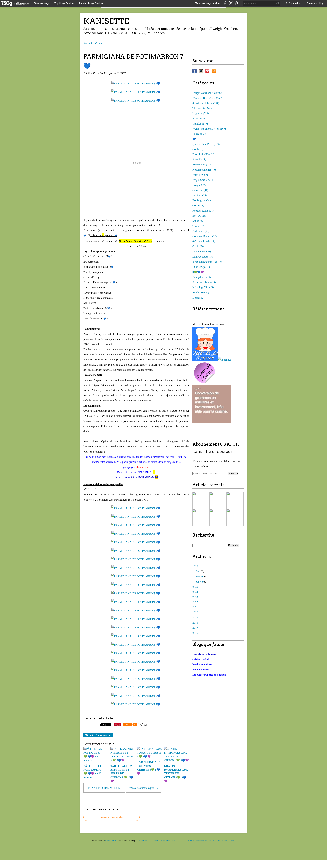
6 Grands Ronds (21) (203, 241)
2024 (195, 592)
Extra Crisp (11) (201, 267)
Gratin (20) (198, 246)
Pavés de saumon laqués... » (143, 788)
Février (200, 576)
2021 (195, 607)
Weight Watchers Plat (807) (207, 93)
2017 (195, 627)
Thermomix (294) (202, 108)
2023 (195, 597)
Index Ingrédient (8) (203, 287)
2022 (195, 602)
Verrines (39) (199, 195)
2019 (195, 617)
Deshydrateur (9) (201, 277)
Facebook (194, 71)
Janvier (200, 581)
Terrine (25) (198, 226)
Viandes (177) (200, 123)
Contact (99, 43)
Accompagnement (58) (204, 169)
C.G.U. (182, 840)
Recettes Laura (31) (203, 210)
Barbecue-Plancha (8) (204, 282)
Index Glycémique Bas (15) (207, 261)
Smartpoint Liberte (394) (205, 103)
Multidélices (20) (201, 251)
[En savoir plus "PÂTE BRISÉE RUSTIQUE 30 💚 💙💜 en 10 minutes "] (200, 500)
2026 (195, 566)
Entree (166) (199, 133)
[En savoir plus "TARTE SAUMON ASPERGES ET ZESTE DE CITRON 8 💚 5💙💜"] (218, 500)
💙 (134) (197, 139)
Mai (198, 571)
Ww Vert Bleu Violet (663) (207, 98)
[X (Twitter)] (231, 3)
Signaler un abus (168, 840)
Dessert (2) (198, 297)
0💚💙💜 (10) (200, 272)
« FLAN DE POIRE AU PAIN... (104, 788)
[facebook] (225, 3)
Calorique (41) (200, 190)
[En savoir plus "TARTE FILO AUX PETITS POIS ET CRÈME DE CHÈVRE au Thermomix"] (218, 517)
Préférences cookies (226, 840)
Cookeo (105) (199, 149)
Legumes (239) (200, 113)
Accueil (87, 43)
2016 (195, 632)
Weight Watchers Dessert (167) (209, 128)
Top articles (143, 840)
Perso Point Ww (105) (204, 154)
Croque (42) (199, 185)
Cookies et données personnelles (201, 840)
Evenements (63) (201, 164)
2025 (195, 586)
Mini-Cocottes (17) (202, 256)
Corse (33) (198, 205)
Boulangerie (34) (201, 200)
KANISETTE (106, 21)
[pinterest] (236, 3)
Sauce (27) (198, 220)
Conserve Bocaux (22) (204, 236)
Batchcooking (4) (201, 292)
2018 (195, 622)
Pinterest (207, 71)
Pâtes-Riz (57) (200, 174)
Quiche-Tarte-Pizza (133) (206, 144)
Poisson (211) (199, 118)
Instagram (201, 71)
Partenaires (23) (200, 231)
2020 (195, 612)
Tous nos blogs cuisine (207, 3)
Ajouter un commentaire (111, 817)
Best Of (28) (199, 215)
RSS (214, 71)
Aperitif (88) (199, 159)
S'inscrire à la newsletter (98, 735)
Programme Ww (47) (203, 180)
